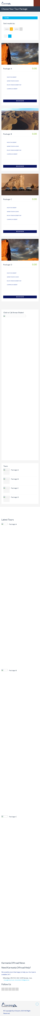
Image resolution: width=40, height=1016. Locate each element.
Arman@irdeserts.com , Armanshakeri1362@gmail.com (16, 980)
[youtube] (13, 989)
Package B (7, 134)
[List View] (5, 36)
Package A (7, 69)
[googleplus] (3, 989)
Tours (6, 18)
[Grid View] (9, 36)
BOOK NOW (20, 101)
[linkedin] (10, 989)
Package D (7, 265)
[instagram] (17, 989)
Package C (7, 199)
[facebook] (6, 989)
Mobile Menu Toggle (37, 3)
